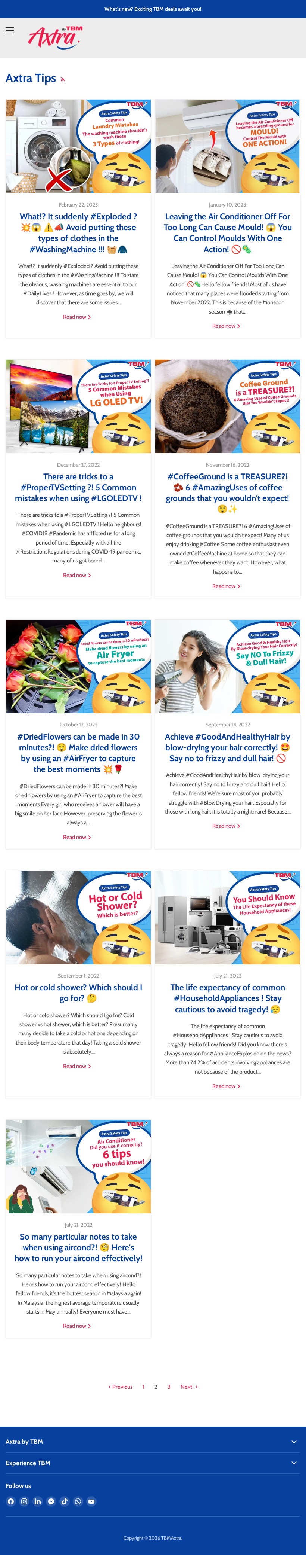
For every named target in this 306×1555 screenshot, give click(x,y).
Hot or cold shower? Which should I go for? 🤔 (78, 992)
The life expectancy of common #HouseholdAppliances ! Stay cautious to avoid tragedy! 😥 (228, 998)
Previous (121, 1387)
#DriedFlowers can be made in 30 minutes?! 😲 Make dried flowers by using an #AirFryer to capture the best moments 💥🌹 (78, 753)
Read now (75, 317)
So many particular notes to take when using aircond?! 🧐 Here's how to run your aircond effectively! (79, 1247)
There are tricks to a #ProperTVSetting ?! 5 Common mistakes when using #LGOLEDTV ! (78, 487)
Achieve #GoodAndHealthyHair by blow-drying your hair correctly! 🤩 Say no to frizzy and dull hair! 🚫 (227, 747)
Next (187, 1387)
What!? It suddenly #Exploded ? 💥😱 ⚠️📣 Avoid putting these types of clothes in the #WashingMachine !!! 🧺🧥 (78, 232)
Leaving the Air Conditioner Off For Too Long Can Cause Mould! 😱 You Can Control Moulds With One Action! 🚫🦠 (228, 232)
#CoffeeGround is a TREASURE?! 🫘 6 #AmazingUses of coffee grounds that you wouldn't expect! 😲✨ (227, 493)
